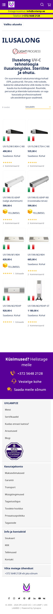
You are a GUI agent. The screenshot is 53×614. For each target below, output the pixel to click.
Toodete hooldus (14, 508)
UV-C (36, 60)
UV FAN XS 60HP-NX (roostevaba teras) (38, 199)
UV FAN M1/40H (11, 255)
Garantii (9, 480)
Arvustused (11, 431)
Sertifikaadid (12, 417)
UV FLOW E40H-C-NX (14, 146)
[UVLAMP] (20, 4)
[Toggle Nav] (4, 4)
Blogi (7, 438)
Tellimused (10, 552)
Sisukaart (10, 538)
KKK (7, 545)
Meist (8, 409)
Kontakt (9, 559)
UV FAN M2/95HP (12, 306)
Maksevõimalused (14, 473)
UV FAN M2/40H (36, 255)
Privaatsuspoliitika (15, 515)
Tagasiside (10, 523)
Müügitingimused (14, 494)
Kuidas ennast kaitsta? (17, 424)
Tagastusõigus (12, 501)
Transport (10, 487)
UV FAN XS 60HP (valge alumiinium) (12, 199)
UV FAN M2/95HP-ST (38, 306)
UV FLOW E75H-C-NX (38, 146)
